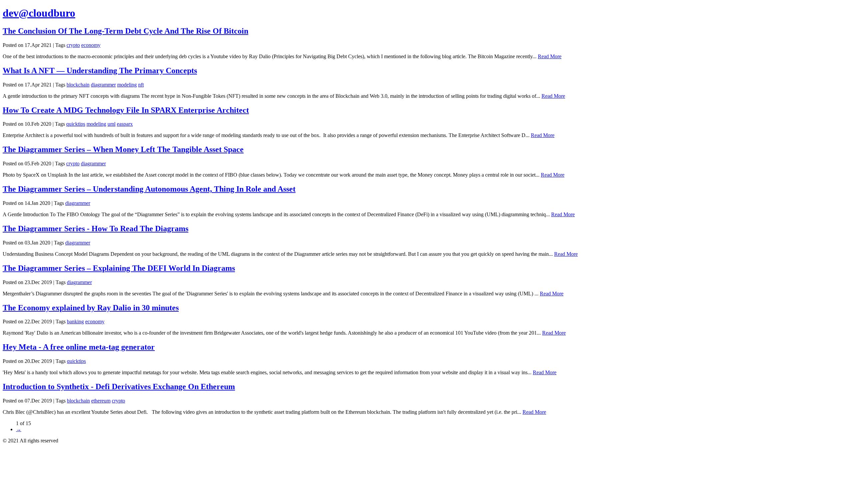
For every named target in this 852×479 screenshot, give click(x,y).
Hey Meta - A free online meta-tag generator (79, 347)
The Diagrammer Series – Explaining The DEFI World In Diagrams (119, 268)
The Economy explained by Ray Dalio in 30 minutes (91, 307)
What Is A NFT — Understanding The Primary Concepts (100, 70)
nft (141, 84)
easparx (125, 124)
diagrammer (103, 84)
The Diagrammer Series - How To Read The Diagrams (95, 228)
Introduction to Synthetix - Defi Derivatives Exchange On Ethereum (119, 386)
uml (111, 124)
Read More (549, 56)
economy (91, 45)
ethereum (100, 400)
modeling (127, 84)
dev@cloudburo (39, 13)
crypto (73, 45)
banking (75, 321)
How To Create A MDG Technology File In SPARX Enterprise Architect (126, 110)
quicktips (75, 124)
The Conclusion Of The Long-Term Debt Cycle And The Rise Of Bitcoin (125, 31)
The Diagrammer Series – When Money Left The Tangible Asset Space (123, 149)
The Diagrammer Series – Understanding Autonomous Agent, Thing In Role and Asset (149, 189)
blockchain (78, 84)
